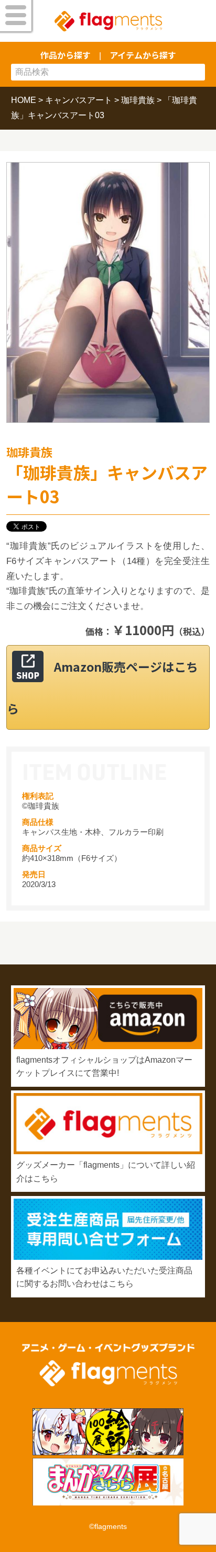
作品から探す (65, 55)
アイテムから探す (143, 55)
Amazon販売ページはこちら (102, 687)
